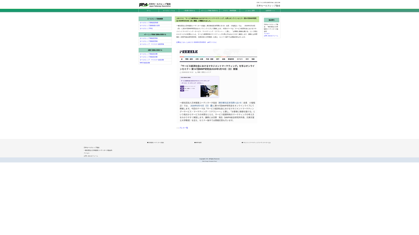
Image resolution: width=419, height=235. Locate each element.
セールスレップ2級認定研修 (149, 41)
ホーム (149, 10)
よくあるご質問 (250, 10)
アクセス (267, 33)
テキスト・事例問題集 (229, 10)
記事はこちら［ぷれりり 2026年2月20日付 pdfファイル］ (196, 42)
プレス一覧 (183, 128)
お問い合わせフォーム (271, 36)
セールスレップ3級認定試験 (149, 54)
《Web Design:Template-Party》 (209, 161)
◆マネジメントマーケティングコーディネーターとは (256, 142)
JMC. (207, 158)
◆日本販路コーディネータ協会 (155, 142)
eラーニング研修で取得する (209, 10)
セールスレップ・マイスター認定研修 (152, 44)
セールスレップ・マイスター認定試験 (152, 60)
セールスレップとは (169, 10)
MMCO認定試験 (145, 63)
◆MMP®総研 (198, 142)
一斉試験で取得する (189, 10)
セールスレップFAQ (146, 28)
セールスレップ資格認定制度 (149, 22)
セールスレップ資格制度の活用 (150, 25)
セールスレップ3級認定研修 (149, 38)
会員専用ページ (270, 10)
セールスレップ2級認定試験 (149, 57)
